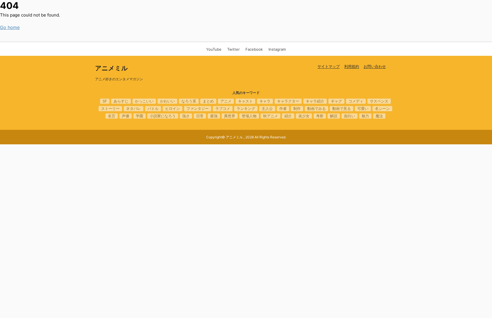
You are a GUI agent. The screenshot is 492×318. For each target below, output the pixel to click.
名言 (111, 116)
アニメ (225, 101)
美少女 (303, 116)
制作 (297, 108)
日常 (200, 116)
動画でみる (316, 108)
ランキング (246, 108)
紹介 (288, 116)
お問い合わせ (375, 66)
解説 (333, 116)
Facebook (254, 49)
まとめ (208, 101)
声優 (125, 116)
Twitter (233, 49)
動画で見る (341, 108)
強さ (186, 116)
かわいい (167, 101)
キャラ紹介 (315, 101)
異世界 (229, 116)
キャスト (245, 101)
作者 (283, 108)
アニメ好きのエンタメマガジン (119, 79)
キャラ (264, 101)
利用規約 (351, 66)
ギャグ (336, 101)
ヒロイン (172, 108)
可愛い (362, 108)
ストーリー (110, 108)
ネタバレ (133, 108)
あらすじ (121, 101)
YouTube (214, 49)
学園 (139, 116)
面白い (349, 116)
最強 (214, 116)
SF (104, 101)
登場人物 (249, 116)
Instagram (277, 49)
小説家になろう (163, 116)
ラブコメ (222, 108)
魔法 (379, 116)
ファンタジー (197, 108)
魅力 (365, 116)
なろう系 (188, 101)
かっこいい (144, 101)
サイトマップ (328, 66)
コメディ (355, 101)
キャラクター (288, 101)
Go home (10, 27)
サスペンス (379, 101)
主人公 (267, 108)
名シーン (382, 108)
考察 (319, 116)
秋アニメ (270, 116)
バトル (153, 108)
